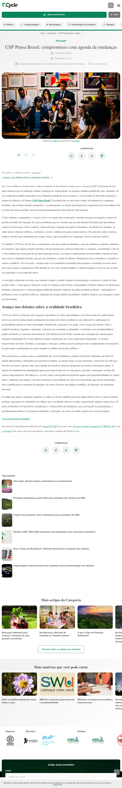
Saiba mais (57, 785)
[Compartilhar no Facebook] (82, 156)
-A (33, 155)
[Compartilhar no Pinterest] (102, 156)
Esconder (36, 173)
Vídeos (9, 24)
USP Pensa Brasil (41, 200)
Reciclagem (55, 24)
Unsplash (75, 141)
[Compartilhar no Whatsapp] (71, 156)
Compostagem (31, 24)
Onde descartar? (56, 15)
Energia (110, 24)
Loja (115, 15)
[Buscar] (111, 5)
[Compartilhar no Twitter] (92, 156)
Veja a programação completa (16, 418)
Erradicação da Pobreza (84, 24)
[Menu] (118, 5)
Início (42, 33)
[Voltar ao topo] (117, 772)
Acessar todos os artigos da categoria (61, 649)
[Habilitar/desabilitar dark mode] (18, 155)
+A (26, 155)
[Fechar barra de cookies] (118, 784)
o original (6, 430)
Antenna (56, 141)
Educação (52, 33)
